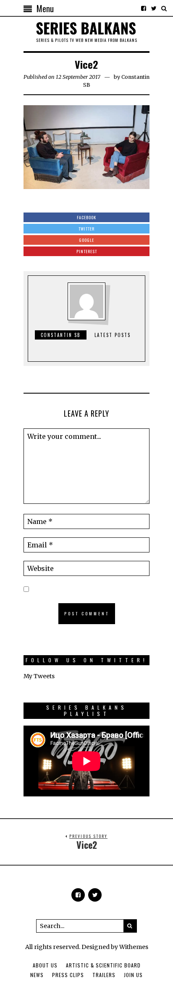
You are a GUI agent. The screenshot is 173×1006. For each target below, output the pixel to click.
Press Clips (68, 974)
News (37, 974)
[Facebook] (144, 8)
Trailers (103, 974)
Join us (133, 974)
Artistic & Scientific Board (103, 965)
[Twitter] (154, 8)
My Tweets (39, 676)
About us (45, 965)
